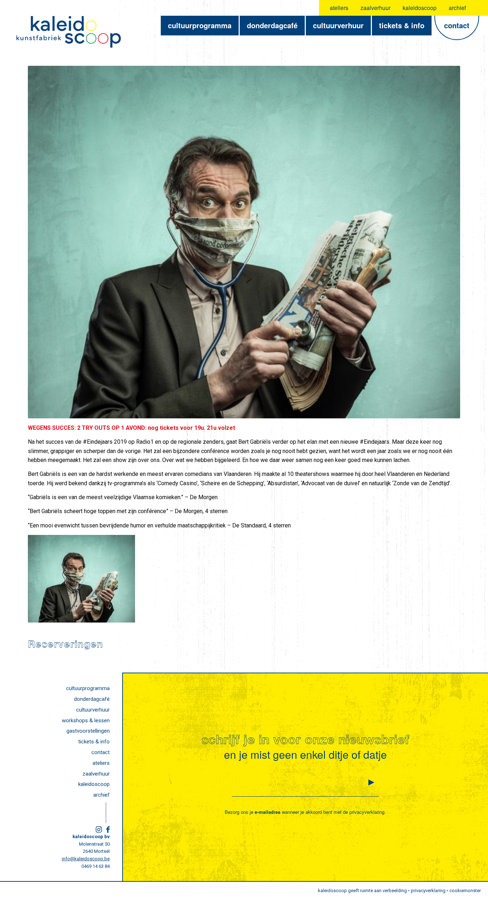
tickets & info (94, 741)
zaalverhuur (375, 8)
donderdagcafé (92, 699)
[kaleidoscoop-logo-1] (68, 32)
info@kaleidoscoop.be (86, 858)
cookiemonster (465, 890)
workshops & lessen (86, 720)
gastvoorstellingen (88, 731)
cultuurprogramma (88, 688)
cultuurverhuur (93, 710)
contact (100, 752)
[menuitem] (339, 8)
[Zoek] (478, 8)
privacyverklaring (366, 811)
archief (457, 8)
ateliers (339, 8)
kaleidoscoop (420, 8)
